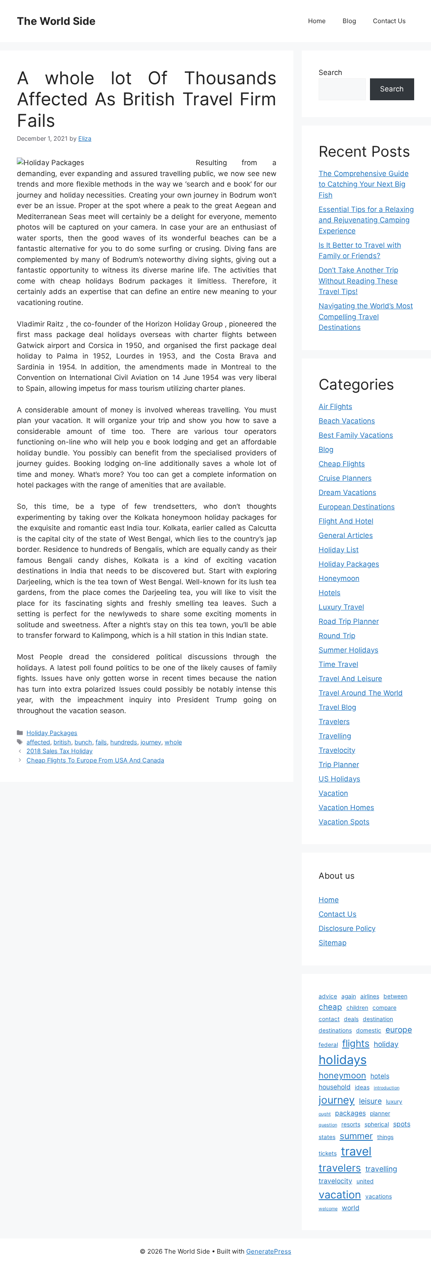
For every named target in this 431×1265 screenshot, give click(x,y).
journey (151, 742)
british (62, 742)
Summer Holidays (348, 650)
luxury (394, 1101)
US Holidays (339, 779)
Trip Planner (339, 764)
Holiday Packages (52, 732)
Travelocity (337, 750)
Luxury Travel (341, 607)
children (357, 1007)
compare (384, 1007)
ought (325, 1114)
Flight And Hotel (346, 521)
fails (101, 742)
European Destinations (357, 507)
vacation (340, 1194)
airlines (369, 996)
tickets (328, 1153)
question (328, 1125)
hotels (379, 1076)
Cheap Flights (342, 464)
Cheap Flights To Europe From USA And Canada (95, 760)
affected (38, 742)
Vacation (333, 793)
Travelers (334, 721)
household (335, 1087)
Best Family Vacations (356, 435)
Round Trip (337, 635)
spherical (376, 1124)
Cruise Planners (345, 478)
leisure (370, 1101)
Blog (349, 21)
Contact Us (389, 21)
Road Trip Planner (349, 621)
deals (351, 1019)
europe (399, 1030)
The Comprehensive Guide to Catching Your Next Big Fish (364, 184)
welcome (328, 1209)
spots (401, 1124)
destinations (335, 1030)
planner (380, 1113)
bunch (83, 742)
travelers (340, 1168)
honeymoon (342, 1075)
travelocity (335, 1181)
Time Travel (338, 664)
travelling (381, 1168)
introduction (386, 1088)
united (365, 1181)
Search (330, 72)
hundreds (123, 742)
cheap (330, 1007)
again (348, 996)
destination (378, 1019)
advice (328, 996)
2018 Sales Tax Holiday (60, 750)
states (327, 1137)
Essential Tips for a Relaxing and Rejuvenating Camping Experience (366, 220)
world (350, 1208)
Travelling (335, 736)
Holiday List (339, 550)
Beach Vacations (347, 421)
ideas (362, 1087)
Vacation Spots (344, 822)
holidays (343, 1059)
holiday (386, 1044)
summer (356, 1136)
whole (173, 742)
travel (356, 1151)
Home (317, 21)
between (395, 996)
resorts (350, 1124)
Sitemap (332, 943)
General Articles (346, 535)
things (385, 1137)
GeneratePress (268, 1251)
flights (356, 1043)
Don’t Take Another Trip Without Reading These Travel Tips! (358, 281)
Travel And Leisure (350, 678)
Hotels (330, 592)
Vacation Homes (346, 807)
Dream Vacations (347, 492)
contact (329, 1019)
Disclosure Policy (347, 928)
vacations (378, 1196)
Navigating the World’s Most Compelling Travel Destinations (366, 317)
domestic (368, 1030)
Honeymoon (339, 578)
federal (328, 1044)
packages (350, 1113)
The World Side (56, 21)
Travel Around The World (361, 693)
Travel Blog (337, 707)
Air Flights (335, 406)
